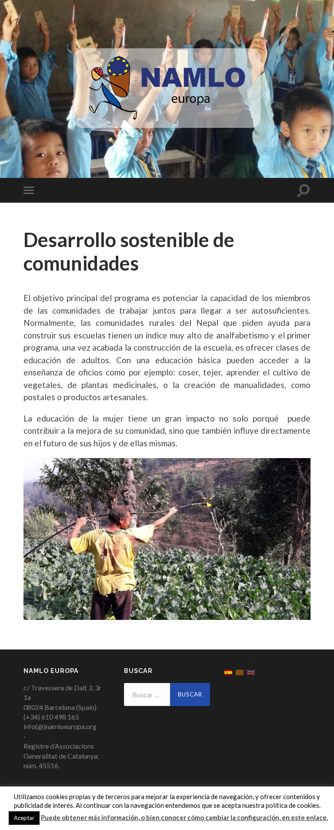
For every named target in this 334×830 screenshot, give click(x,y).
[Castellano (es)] (228, 671)
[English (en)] (251, 671)
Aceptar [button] (24, 817)
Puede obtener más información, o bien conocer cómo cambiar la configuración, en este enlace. (184, 817)
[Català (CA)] (240, 671)
